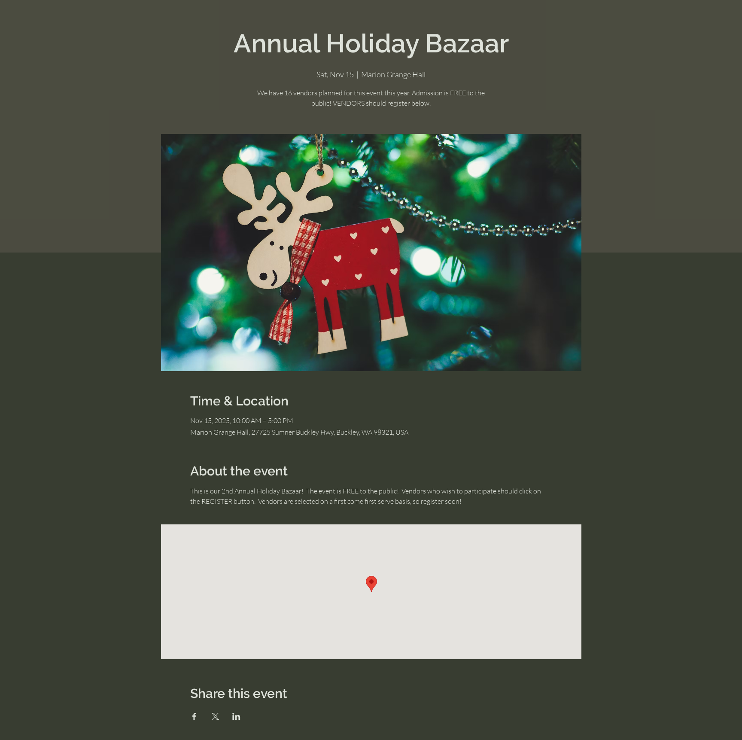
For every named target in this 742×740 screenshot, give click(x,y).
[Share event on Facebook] (194, 716)
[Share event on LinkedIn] (236, 716)
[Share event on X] (215, 716)
